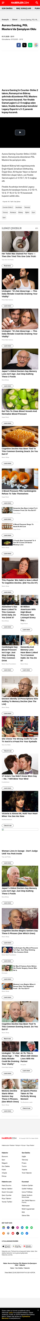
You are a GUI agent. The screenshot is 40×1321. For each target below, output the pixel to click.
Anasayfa (5, 19)
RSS (23, 1212)
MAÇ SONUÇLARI (23, 8)
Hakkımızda (5, 1145)
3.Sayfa (4, 1173)
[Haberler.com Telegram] (22, 1233)
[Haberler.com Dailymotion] (27, 1233)
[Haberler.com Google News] (3, 1228)
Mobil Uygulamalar (28, 1209)
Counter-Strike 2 (8, 207)
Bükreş (20, 212)
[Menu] (3, 2)
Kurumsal (25, 1182)
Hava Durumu (6, 1185)
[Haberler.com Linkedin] (22, 1228)
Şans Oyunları (6, 1195)
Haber (12, 1268)
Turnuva (5, 212)
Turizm (24, 1166)
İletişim (18, 1145)
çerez (11, 1312)
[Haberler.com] (9, 1138)
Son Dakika (6, 1166)
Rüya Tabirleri (6, 1198)
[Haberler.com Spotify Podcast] (31, 1228)
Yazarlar (24, 1169)
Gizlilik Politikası (27, 1189)
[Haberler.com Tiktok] (17, 1233)
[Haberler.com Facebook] (8, 1228)
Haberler (5, 1153)
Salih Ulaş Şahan (15, 201)
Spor (4, 217)
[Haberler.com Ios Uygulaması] (6, 1246)
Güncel (14, 19)
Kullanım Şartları (27, 1185)
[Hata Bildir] (8, 1272)
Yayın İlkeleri (30, 1145)
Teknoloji (27, 207)
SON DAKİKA (7, 8)
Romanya (13, 212)
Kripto (4, 1169)
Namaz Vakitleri (7, 1189)
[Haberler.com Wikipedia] (8, 1233)
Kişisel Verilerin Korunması (27, 1196)
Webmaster (26, 1206)
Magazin (5, 1163)
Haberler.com (6, 1182)
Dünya (4, 1176)
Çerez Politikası (27, 1192)
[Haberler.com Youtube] (13, 1233)
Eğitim (27, 212)
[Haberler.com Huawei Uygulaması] (27, 1246)
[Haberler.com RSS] (3, 1233)
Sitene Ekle (26, 1215)
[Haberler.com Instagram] (17, 1228)
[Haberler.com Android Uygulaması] (17, 1246)
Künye (23, 1145)
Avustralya (19, 207)
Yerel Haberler (27, 1173)
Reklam (12, 1145)
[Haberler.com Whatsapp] (27, 1228)
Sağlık (24, 1156)
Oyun (33, 212)
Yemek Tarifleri (7, 1202)
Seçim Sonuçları (7, 1192)
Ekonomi (5, 1156)
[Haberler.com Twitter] (13, 1228)
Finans (24, 1163)
